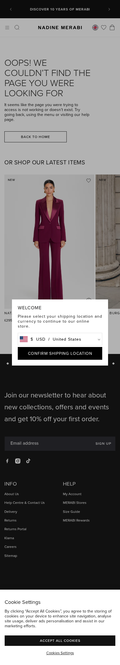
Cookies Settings (60, 652)
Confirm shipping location (60, 353)
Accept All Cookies (60, 640)
